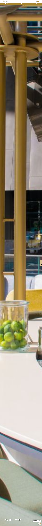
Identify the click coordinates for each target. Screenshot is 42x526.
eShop (8, 3)
